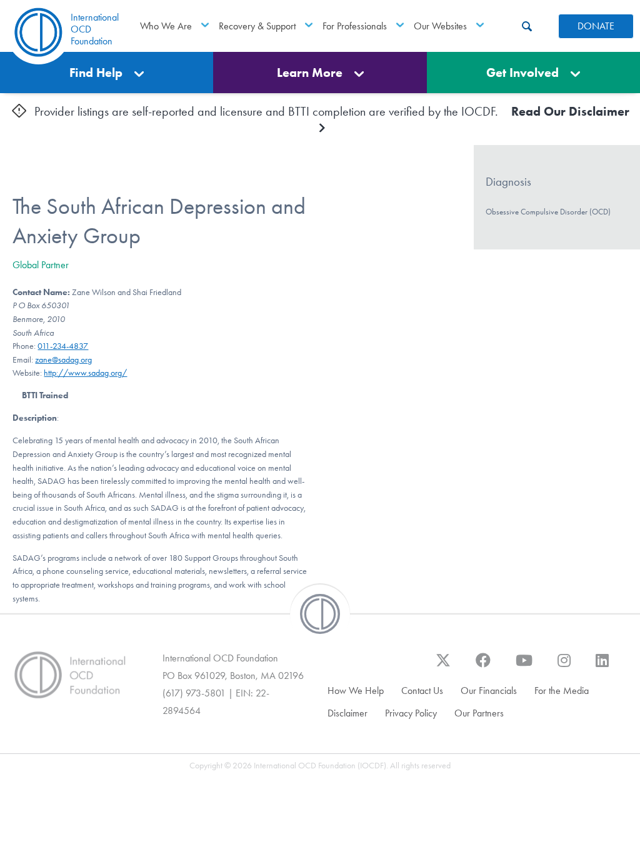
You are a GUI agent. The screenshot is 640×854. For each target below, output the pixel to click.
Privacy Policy (411, 713)
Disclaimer (348, 713)
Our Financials (489, 690)
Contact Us (422, 690)
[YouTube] (524, 666)
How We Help (356, 690)
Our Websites (440, 26)
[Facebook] (483, 666)
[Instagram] (564, 666)
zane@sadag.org (63, 359)
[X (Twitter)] (443, 666)
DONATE (596, 26)
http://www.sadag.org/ (85, 373)
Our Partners (479, 713)
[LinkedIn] (602, 666)
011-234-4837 (63, 346)
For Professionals (354, 26)
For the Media (561, 690)
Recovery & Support (257, 26)
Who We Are (166, 26)
